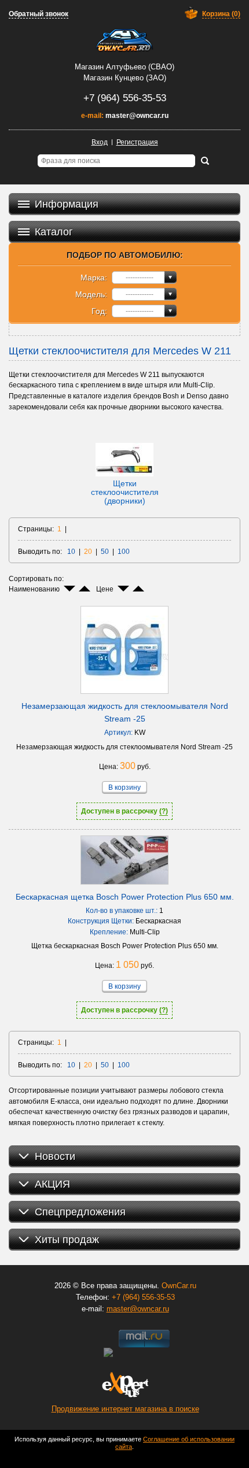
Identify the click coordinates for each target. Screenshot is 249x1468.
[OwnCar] (124, 40)
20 (88, 552)
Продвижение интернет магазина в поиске (125, 1408)
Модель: (91, 294)
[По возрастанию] (84, 588)
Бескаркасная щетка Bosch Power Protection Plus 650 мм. (125, 896)
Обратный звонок (38, 14)
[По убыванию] (69, 588)
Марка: (93, 277)
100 (124, 552)
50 (105, 552)
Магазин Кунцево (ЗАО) (124, 77)
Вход (99, 142)
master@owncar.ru (137, 116)
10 (71, 552)
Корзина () (221, 14)
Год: (99, 311)
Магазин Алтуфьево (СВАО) (124, 66)
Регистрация (137, 142)
